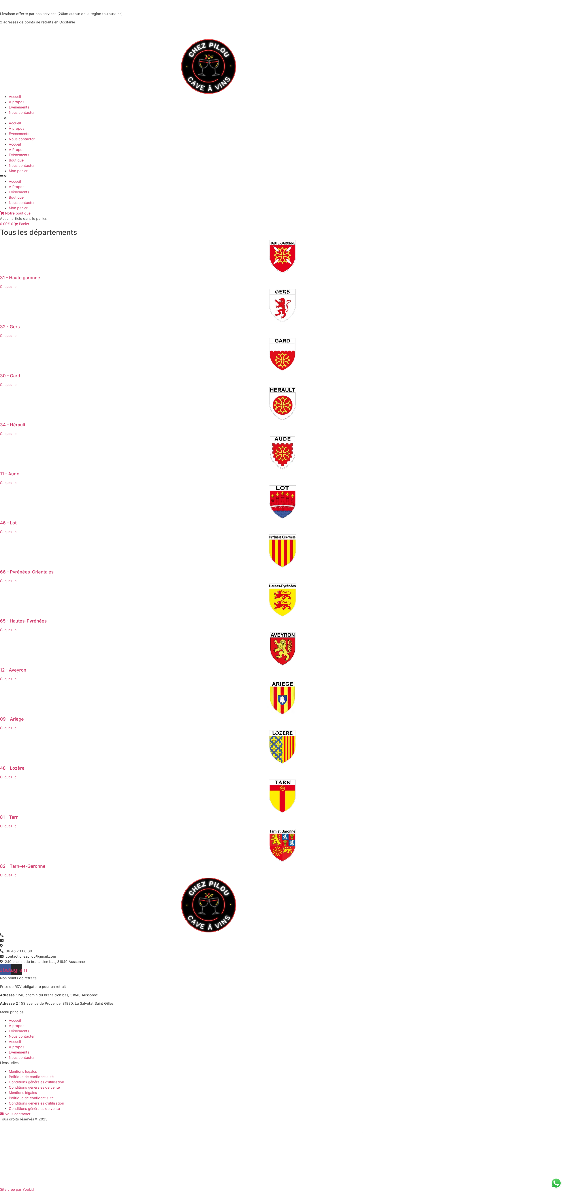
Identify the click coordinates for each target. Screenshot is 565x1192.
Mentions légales (23, 1071)
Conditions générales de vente (34, 1087)
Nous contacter (22, 112)
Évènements (19, 107)
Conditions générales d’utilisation (36, 1082)
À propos (16, 102)
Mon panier (18, 171)
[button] (282, 117)
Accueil (15, 96)
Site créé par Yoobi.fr (18, 1189)
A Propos (16, 149)
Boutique (16, 160)
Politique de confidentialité (31, 1076)
